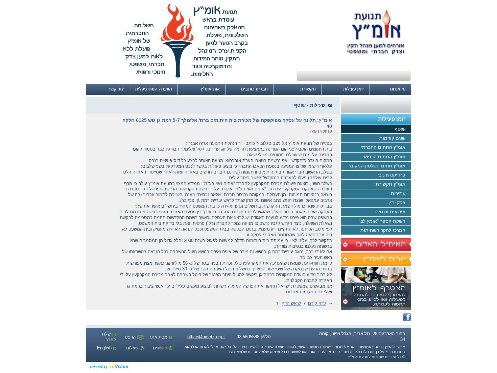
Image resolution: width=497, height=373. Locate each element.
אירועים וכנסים (390, 211)
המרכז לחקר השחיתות (382, 230)
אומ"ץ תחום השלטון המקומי (377, 165)
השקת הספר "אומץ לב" (382, 221)
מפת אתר (159, 337)
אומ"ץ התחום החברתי (383, 147)
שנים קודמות (392, 138)
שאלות (133, 347)
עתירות (398, 193)
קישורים (160, 347)
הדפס (131, 337)
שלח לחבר (109, 336)
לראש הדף (291, 303)
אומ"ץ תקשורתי (389, 184)
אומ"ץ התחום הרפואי (383, 156)
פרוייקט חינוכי (391, 175)
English (105, 347)
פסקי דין (396, 202)
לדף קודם (317, 303)
